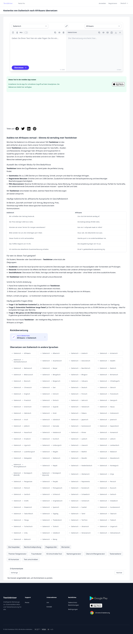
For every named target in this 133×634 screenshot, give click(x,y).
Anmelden (102, 3)
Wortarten (65, 547)
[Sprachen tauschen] (66, 26)
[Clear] (63, 32)
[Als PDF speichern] (116, 32)
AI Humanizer (13, 559)
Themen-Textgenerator (17, 554)
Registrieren (112, 3)
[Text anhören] (59, 32)
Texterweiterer (115, 554)
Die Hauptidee (14, 547)
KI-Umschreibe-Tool (54, 554)
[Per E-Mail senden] (107, 32)
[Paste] (13, 32)
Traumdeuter (36, 554)
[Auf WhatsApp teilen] (111, 32)
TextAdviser (10, 597)
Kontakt (49, 607)
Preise (27, 602)
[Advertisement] (66, 107)
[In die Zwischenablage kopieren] (55, 32)
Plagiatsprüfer (51, 547)
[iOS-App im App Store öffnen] (118, 84)
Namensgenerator (74, 554)
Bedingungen (73, 609)
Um (48, 602)
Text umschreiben (31, 559)
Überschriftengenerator (95, 554)
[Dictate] (17, 32)
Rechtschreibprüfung (32, 547)
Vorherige (14, 573)
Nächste (119, 573)
